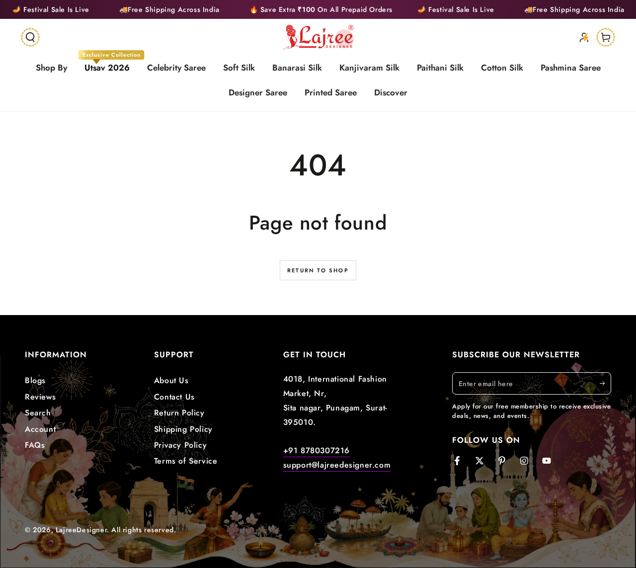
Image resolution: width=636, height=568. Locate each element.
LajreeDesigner (81, 530)
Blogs (35, 380)
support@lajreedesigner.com (337, 465)
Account (40, 429)
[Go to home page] (318, 37)
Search (38, 412)
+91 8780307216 (316, 450)
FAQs (35, 445)
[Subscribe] (605, 383)
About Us (171, 380)
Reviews (40, 397)
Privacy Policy (180, 445)
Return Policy (179, 412)
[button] (30, 37)
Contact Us (174, 397)
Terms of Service (186, 461)
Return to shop (318, 270)
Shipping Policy (183, 429)
